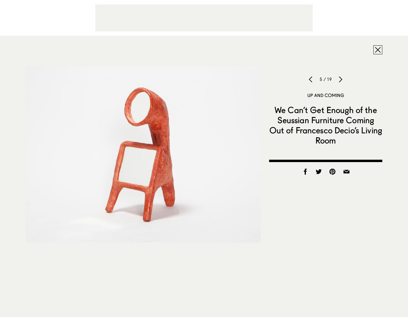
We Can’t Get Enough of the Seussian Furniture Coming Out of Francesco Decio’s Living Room (325, 125)
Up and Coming (325, 95)
